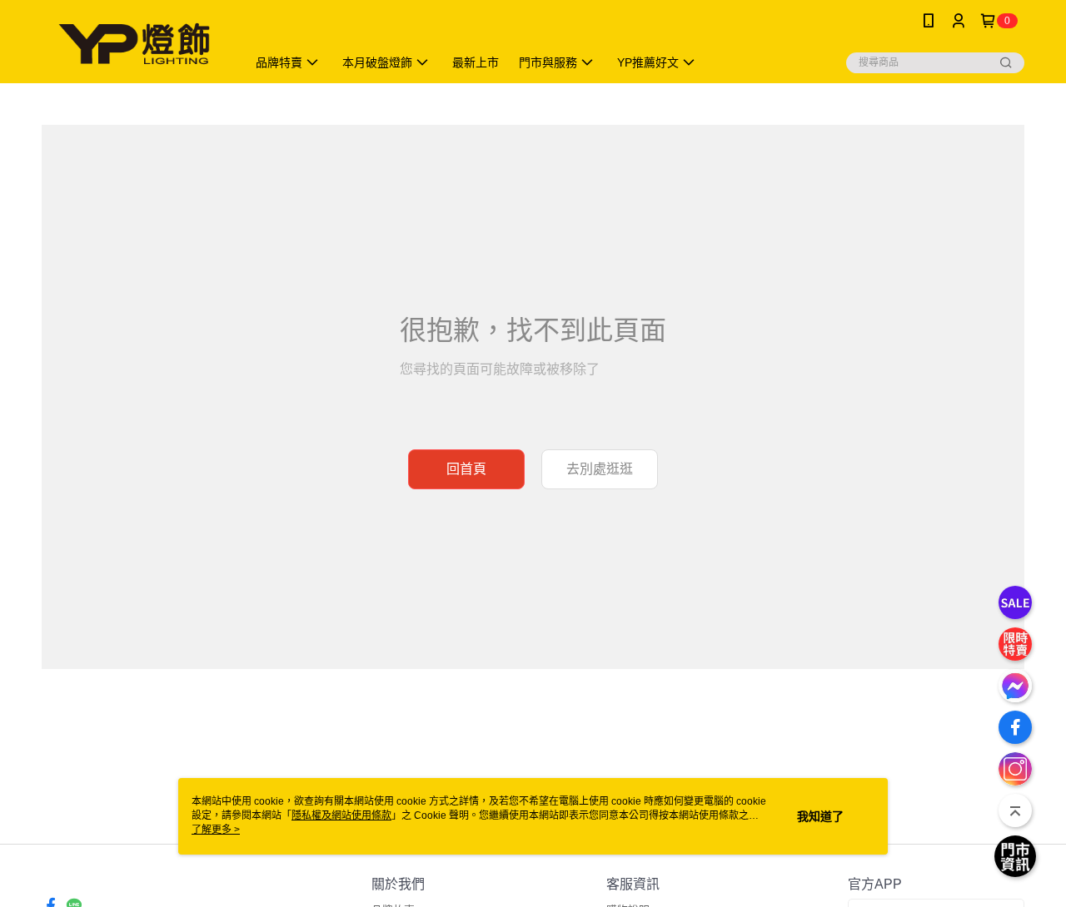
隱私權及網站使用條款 (341, 815)
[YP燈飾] (134, 44)
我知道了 (820, 816)
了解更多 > (216, 829)
